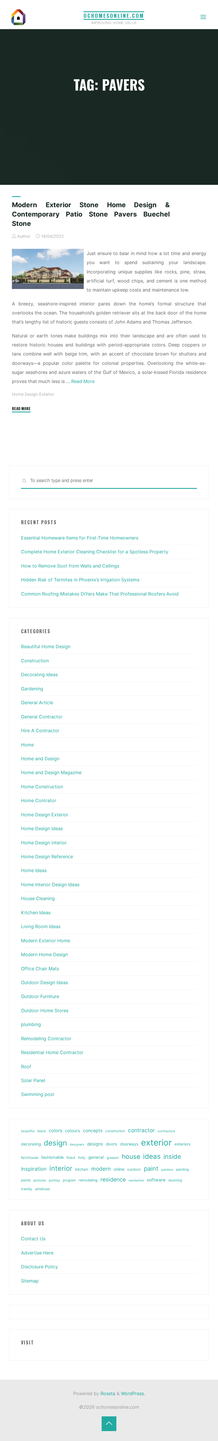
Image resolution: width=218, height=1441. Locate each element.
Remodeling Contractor (46, 1038)
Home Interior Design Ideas (50, 884)
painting (182, 1169)
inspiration (34, 1169)
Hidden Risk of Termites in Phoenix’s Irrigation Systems (80, 580)
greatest (113, 1158)
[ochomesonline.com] (18, 17)
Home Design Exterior (33, 394)
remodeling (88, 1180)
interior (60, 1168)
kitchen (81, 1169)
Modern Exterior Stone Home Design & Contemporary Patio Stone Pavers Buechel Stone (91, 214)
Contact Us (33, 1238)
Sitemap (30, 1281)
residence (113, 1179)
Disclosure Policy (39, 1266)
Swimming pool (37, 1094)
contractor (141, 1130)
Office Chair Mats (40, 968)
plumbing (31, 1024)
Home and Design (40, 758)
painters (167, 1170)
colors (55, 1130)
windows (42, 1189)
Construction (35, 660)
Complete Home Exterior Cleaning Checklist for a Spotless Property (94, 551)
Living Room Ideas (40, 926)
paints (26, 1180)
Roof (26, 1066)
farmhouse (29, 1157)
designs (95, 1144)
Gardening (32, 688)
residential (136, 1180)
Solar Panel (33, 1080)
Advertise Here (37, 1253)
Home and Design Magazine (51, 772)
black (41, 1131)
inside (172, 1156)
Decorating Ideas (39, 674)
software (156, 1180)
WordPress (132, 1393)
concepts (92, 1130)
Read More (83, 381)
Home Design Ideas (42, 828)
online (119, 1169)
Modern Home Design (44, 954)
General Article (37, 702)
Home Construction (42, 786)
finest (70, 1158)
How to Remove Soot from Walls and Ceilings (70, 566)
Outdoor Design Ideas (44, 982)
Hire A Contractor (40, 730)
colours (72, 1130)
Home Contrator (38, 800)
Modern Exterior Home (45, 940)
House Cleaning (38, 898)
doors (111, 1144)
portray (54, 1180)
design (55, 1142)
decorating (31, 1144)
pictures (39, 1180)
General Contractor (41, 717)
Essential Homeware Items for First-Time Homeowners (79, 538)
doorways (129, 1144)
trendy (26, 1189)
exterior (156, 1142)
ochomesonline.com (113, 15)
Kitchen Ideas (36, 912)
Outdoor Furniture (40, 996)
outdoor (134, 1169)
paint (151, 1168)
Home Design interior (44, 842)
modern (101, 1168)
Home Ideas (34, 870)
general (96, 1157)
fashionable (52, 1157)
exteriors (182, 1144)
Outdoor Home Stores (44, 1010)
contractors (166, 1131)
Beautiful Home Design (45, 646)
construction (115, 1131)
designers (77, 1144)
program (69, 1180)
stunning (175, 1180)
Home (27, 745)
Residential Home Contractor (52, 1052)
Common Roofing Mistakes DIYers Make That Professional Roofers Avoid (100, 594)
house (131, 1156)
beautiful (28, 1131)
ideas (152, 1156)
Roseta (107, 1393)
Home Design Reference (47, 856)
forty (81, 1158)
